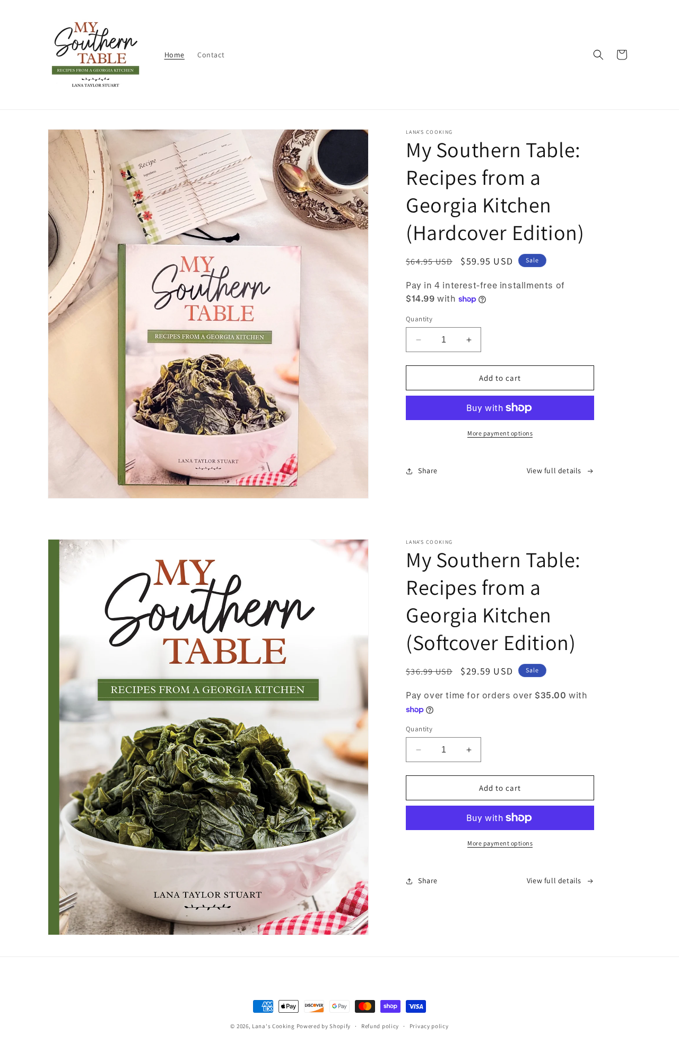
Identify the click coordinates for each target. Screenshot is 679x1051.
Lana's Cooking (273, 1026)
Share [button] (428, 470)
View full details (554, 470)
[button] (598, 54)
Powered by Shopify (324, 1026)
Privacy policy (429, 1026)
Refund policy (380, 1026)
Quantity (419, 318)
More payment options (500, 433)
